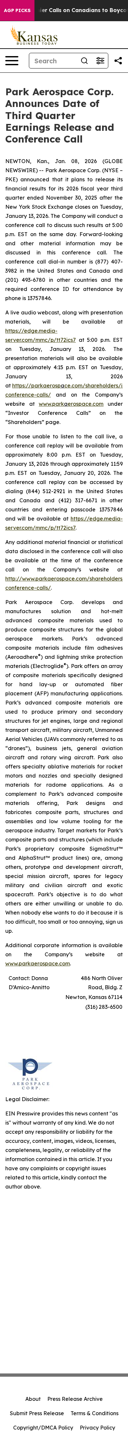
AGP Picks (17, 10)
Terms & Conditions (94, 1413)
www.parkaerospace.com (37, 963)
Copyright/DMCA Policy (43, 1427)
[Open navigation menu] (11, 60)
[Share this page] (118, 60)
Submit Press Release (37, 1413)
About (33, 1399)
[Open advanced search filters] (100, 60)
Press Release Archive (75, 1399)
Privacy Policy (97, 1427)
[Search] (84, 60)
